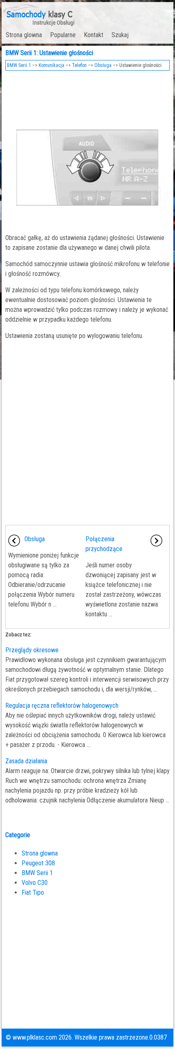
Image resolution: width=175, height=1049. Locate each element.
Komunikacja (51, 65)
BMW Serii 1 (19, 65)
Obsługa (103, 65)
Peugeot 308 (38, 863)
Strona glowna (24, 35)
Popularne (63, 35)
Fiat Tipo (33, 892)
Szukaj (120, 35)
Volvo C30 (35, 883)
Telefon (79, 65)
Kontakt (93, 35)
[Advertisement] (87, 97)
